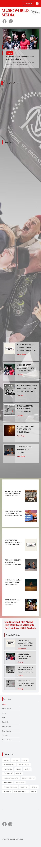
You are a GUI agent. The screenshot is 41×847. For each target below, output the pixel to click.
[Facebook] (4, 21)
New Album (9, 773)
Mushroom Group (29, 778)
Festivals (5, 722)
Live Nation (8, 782)
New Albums (6, 731)
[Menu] (38, 3)
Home (4, 704)
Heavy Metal (6, 740)
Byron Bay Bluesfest (11, 787)
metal (19, 773)
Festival (35, 787)
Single (28, 769)
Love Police (21, 782)
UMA (26, 760)
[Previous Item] (6, 39)
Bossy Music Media (21, 791)
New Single (21, 436)
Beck (34, 791)
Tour (7, 760)
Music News (21, 354)
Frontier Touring (24, 764)
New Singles (6, 726)
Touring (10, 53)
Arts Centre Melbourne (12, 778)
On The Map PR (10, 764)
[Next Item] (35, 39)
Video (4, 713)
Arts (3, 717)
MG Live (24, 787)
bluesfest (8, 791)
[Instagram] (11, 21)
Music (16, 760)
